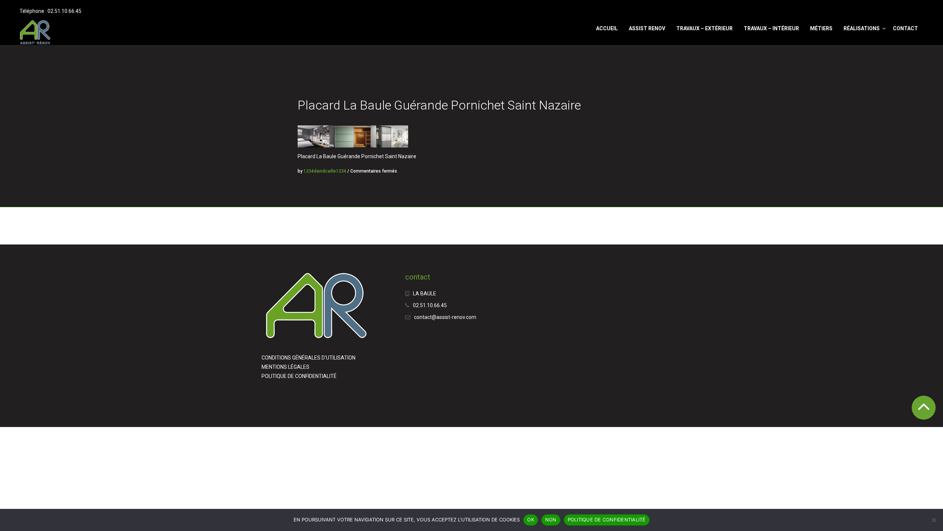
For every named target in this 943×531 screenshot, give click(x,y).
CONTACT (905, 28)
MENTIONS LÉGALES (285, 367)
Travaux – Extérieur (704, 28)
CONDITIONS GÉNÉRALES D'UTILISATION (308, 358)
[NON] (933, 520)
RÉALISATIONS (862, 28)
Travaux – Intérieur (771, 28)
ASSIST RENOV (647, 28)
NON (551, 520)
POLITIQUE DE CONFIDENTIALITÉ (299, 376)
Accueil (607, 28)
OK (530, 520)
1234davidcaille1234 (325, 171)
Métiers (821, 28)
